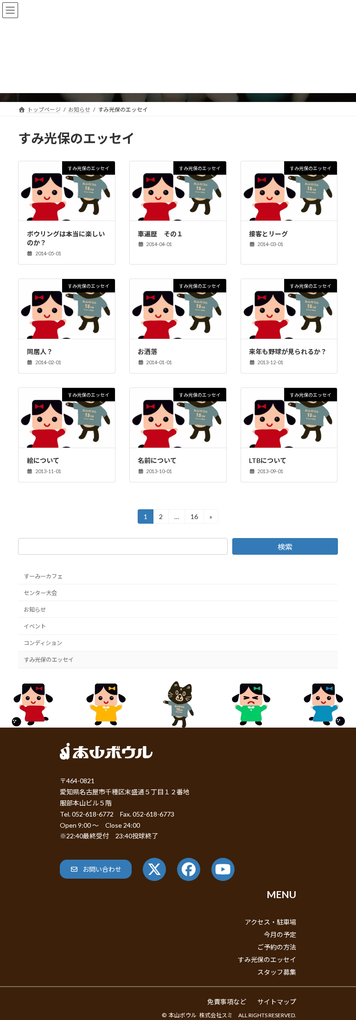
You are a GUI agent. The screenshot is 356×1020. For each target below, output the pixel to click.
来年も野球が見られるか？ (288, 351)
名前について (157, 460)
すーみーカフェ (43, 576)
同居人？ (40, 351)
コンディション (43, 643)
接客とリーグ (268, 234)
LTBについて (267, 460)
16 (194, 518)
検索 (285, 546)
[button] (96, 869)
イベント (35, 626)
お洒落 (147, 351)
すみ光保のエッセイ (49, 659)
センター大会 (40, 592)
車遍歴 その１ (160, 234)
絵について (43, 460)
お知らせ (35, 609)
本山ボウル (183, 1015)
